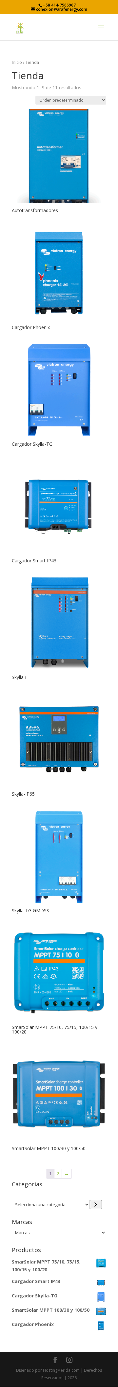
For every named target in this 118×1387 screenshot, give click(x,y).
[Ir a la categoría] (96, 1204)
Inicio (17, 62)
